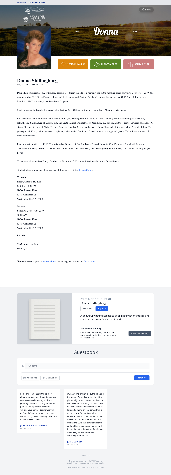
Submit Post (142, 377)
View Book (87, 308)
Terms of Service (93, 463)
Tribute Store (85, 169)
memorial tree (49, 261)
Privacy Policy (78, 463)
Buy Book (102, 308)
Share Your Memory (139, 333)
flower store (89, 261)
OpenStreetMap (88, 467)
